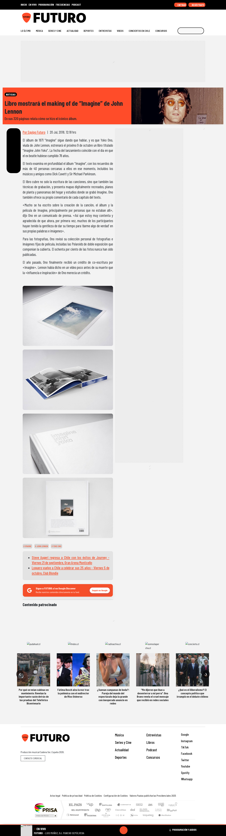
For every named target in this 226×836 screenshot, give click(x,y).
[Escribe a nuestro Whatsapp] (203, 16)
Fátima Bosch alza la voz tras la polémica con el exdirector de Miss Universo (73, 693)
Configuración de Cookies (116, 795)
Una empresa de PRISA (46, 807)
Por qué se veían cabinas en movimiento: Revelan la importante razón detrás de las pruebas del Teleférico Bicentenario (34, 696)
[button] (113, 824)
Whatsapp (186, 779)
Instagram (186, 741)
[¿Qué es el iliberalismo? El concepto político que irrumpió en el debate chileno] (192, 669)
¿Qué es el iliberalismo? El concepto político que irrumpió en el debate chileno (192, 693)
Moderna (89, 819)
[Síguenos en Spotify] (198, 16)
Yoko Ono (57, 546)
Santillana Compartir (124, 805)
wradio (107, 810)
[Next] (139, 830)
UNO (98, 810)
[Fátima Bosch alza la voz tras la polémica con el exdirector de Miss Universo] (73, 669)
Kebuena (173, 810)
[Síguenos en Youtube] (193, 16)
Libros (150, 742)
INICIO (24, 4)
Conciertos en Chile (139, 30)
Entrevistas (105, 30)
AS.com (149, 805)
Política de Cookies (93, 795)
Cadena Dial (161, 810)
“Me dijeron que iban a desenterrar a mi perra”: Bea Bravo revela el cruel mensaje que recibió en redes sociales (153, 694)
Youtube (185, 766)
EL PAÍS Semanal (141, 810)
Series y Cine (54, 30)
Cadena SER (139, 805)
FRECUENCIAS (63, 4)
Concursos (161, 30)
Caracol (173, 805)
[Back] (108, 830)
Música (39, 30)
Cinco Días (120, 810)
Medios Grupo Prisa (46, 816)
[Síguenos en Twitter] (187, 16)
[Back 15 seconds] (116, 830)
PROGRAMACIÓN (46, 4)
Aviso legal (55, 795)
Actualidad (72, 30)
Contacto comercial (33, 758)
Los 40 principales (91, 805)
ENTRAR (181, 4)
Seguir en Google (100, 590)
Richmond (73, 819)
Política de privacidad (72, 795)
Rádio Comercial (177, 819)
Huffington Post (80, 810)
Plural (105, 819)
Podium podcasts (73, 814)
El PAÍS (75, 805)
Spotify (184, 773)
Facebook (186, 753)
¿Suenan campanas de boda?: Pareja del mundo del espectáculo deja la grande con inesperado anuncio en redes (113, 696)
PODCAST (76, 4)
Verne (151, 810)
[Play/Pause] (124, 830)
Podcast (151, 750)
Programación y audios (184, 829)
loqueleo (147, 819)
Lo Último (26, 30)
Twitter (184, 760)
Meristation (163, 819)
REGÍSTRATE (197, 4)
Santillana (106, 805)
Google (184, 734)
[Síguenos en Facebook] (182, 16)
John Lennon (42, 546)
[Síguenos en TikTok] (177, 16)
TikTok (184, 747)
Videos (120, 30)
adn (160, 805)
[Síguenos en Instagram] (172, 16)
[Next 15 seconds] (132, 830)
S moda (133, 819)
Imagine (28, 546)
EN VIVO (33, 4)
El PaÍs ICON (119, 819)
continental (133, 810)
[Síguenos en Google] (166, 16)
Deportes (88, 30)
